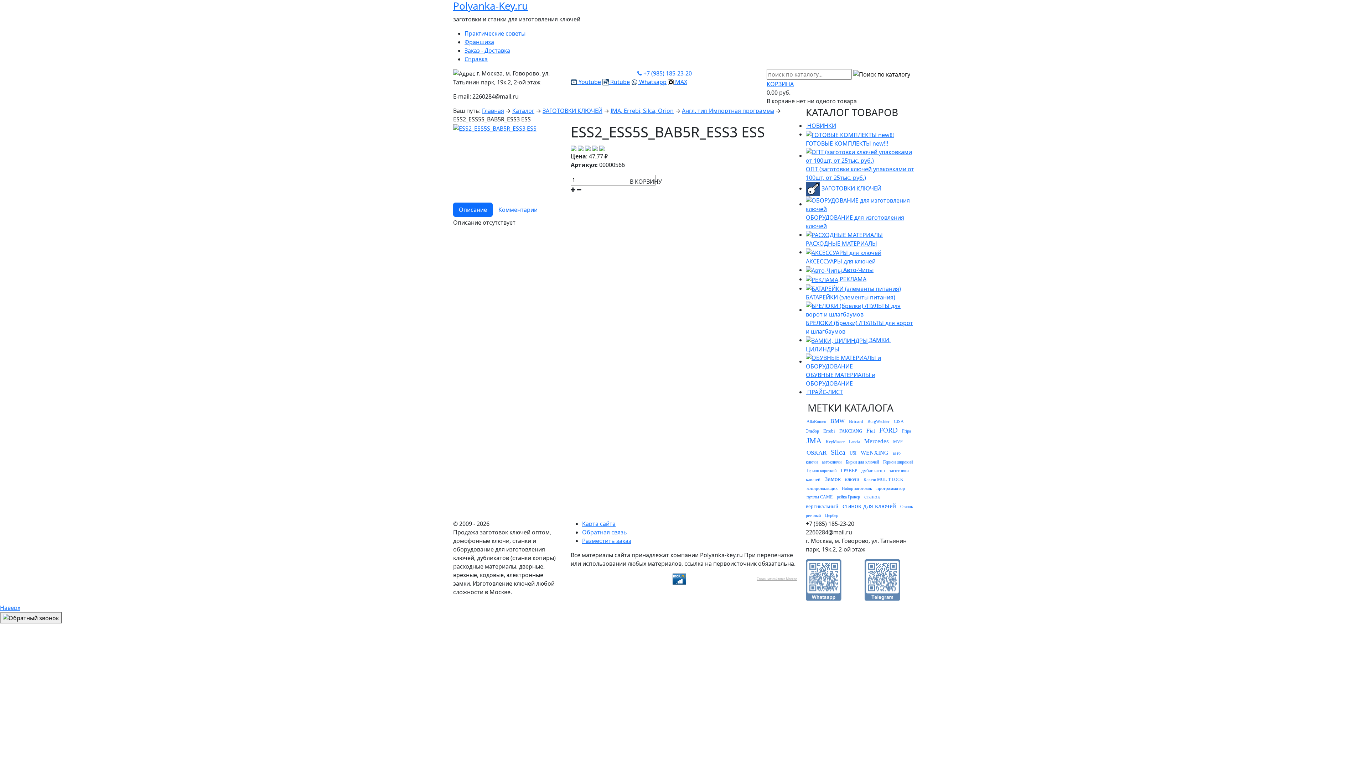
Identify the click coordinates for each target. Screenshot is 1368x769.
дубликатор (873, 470)
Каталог (523, 111)
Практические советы (495, 33)
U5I (853, 453)
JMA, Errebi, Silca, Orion (642, 111)
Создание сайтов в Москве (777, 578)
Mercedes (876, 441)
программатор (890, 488)
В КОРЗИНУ (646, 181)
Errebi (829, 431)
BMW (837, 421)
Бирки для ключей (862, 462)
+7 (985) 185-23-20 (667, 73)
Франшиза (479, 42)
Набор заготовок (857, 488)
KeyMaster (835, 441)
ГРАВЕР (849, 470)
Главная (493, 111)
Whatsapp (652, 82)
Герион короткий (821, 470)
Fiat (870, 431)
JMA (814, 440)
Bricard (856, 421)
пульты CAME (820, 497)
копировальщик (822, 488)
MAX (680, 82)
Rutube (619, 82)
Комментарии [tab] (518, 210)
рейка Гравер (848, 497)
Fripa (906, 431)
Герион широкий (898, 462)
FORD (888, 430)
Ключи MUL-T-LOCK (883, 479)
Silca (838, 452)
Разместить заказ (606, 541)
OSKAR (816, 452)
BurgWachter (878, 421)
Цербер (831, 515)
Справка (476, 59)
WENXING (874, 453)
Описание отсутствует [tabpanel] (484, 222)
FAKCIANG (850, 431)
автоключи (831, 462)
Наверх (10, 608)
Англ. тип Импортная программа (728, 111)
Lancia (854, 441)
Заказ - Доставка (487, 50)
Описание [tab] (473, 210)
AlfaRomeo (816, 421)
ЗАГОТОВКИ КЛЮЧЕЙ (572, 111)
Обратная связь (604, 532)
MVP (898, 441)
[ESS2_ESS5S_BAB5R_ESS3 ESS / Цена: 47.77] (495, 128)
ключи (852, 479)
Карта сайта (599, 524)
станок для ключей (869, 505)
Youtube (589, 82)
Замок (833, 479)
